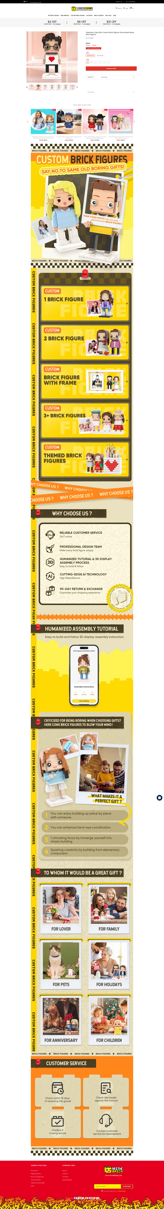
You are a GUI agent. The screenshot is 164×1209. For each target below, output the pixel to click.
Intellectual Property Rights (38, 1183)
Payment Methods (67, 1180)
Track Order (131, 1)
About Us (64, 1170)
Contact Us (65, 1173)
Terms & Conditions (36, 1180)
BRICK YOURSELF (99, 15)
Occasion (89, 15)
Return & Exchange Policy (37, 1177)
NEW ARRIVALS (65, 15)
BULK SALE (108, 15)
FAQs (114, 15)
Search (32, 1186)
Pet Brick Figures (53, 15)
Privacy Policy (34, 1170)
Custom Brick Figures (78, 15)
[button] (30, 57)
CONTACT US (119, 1)
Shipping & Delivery (36, 1173)
